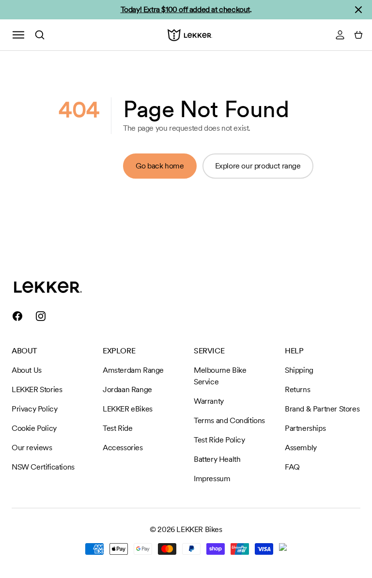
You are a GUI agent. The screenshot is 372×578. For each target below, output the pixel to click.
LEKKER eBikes (128, 408)
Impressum (212, 478)
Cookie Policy (34, 428)
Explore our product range (258, 165)
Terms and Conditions (229, 420)
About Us (27, 370)
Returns (297, 389)
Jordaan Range (127, 389)
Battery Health (217, 459)
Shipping (299, 370)
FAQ (292, 467)
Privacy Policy (34, 408)
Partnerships (305, 428)
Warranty (209, 401)
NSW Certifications (43, 467)
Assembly (301, 447)
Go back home (160, 165)
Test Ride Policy (219, 439)
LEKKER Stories (37, 389)
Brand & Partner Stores (322, 408)
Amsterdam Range (133, 370)
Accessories (123, 447)
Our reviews (32, 447)
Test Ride (117, 428)
